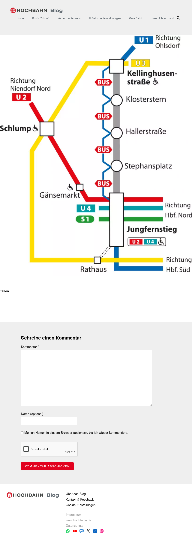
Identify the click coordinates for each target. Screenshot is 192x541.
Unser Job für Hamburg (164, 18)
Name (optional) (32, 414)
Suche (179, 17)
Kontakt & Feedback (80, 499)
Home (20, 18)
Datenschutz (74, 525)
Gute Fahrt (135, 18)
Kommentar (30, 347)
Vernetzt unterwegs (69, 18)
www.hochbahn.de (78, 520)
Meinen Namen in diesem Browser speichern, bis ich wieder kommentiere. (75, 432)
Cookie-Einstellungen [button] (80, 504)
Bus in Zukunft (40, 18)
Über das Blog (76, 493)
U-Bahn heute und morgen (105, 18)
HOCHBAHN (36, 10)
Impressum (74, 514)
